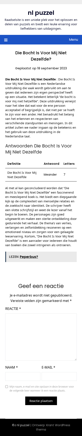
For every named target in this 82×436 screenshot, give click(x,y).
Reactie (13, 308)
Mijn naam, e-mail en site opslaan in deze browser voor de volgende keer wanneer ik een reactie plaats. (41, 389)
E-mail (48, 367)
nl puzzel (41, 13)
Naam (11, 367)
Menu (73, 39)
